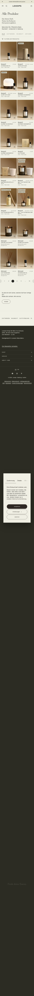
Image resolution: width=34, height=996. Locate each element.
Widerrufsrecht (15, 381)
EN (18, 369)
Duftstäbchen (24, 318)
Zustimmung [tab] (11, 480)
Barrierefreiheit (28, 383)
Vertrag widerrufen (25, 381)
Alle (3, 34)
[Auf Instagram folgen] (17, 373)
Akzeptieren (17, 506)
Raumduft (20, 34)
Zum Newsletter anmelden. (10, 346)
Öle (32, 318)
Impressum (8, 383)
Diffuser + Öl (29, 34)
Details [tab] (19, 480)
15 (29, 281)
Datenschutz (7, 381)
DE (15, 369)
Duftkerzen (11, 34)
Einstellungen (16, 512)
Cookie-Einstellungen (17, 383)
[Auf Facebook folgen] (12, 373)
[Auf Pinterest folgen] (21, 373)
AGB (3, 383)
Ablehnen (17, 517)
